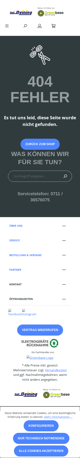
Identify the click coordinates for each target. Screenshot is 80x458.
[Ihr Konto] (40, 25)
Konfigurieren (41, 425)
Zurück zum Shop (40, 144)
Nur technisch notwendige (41, 438)
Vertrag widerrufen (40, 330)
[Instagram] (29, 312)
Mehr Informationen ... (58, 417)
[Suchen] (25, 25)
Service (14, 240)
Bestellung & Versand (25, 255)
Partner (15, 269)
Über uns (16, 225)
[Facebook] (15, 312)
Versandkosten (56, 370)
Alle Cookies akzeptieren (41, 450)
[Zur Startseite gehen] (36, 10)
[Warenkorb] (53, 25)
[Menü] (7, 25)
